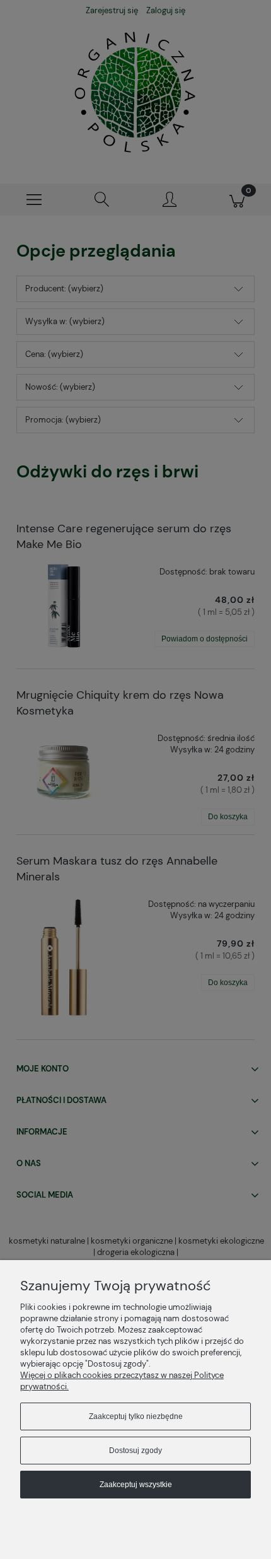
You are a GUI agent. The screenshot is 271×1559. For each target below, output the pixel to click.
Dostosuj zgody (135, 1450)
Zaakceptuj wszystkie (136, 1484)
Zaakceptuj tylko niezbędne (136, 1416)
